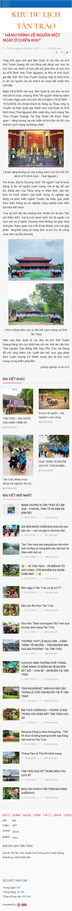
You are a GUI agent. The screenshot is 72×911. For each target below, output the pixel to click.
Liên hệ (57, 815)
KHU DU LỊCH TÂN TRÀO (18, 846)
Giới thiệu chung (6, 825)
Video (15, 831)
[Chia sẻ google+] (62, 52)
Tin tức (48, 815)
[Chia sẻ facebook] (56, 52)
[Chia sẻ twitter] (67, 52)
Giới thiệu (8, 815)
